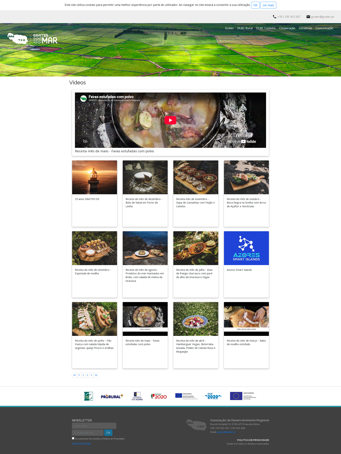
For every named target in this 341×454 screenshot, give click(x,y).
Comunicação (324, 28)
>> (96, 375)
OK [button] (255, 5)
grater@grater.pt (226, 432)
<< (74, 375)
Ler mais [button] (268, 5)
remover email (81, 443)
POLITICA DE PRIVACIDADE (253, 440)
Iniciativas (305, 28)
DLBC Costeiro (266, 28)
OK (108, 433)
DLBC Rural (245, 28)
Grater (229, 28)
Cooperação (287, 28)
